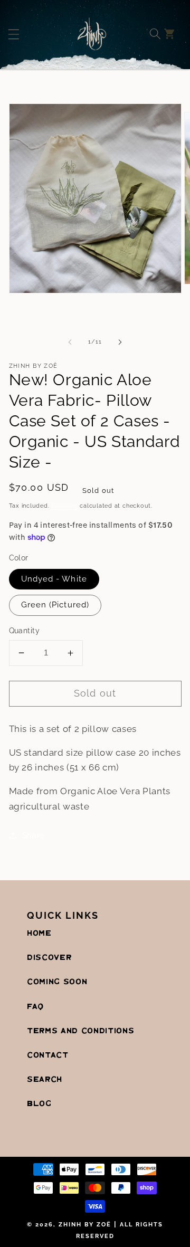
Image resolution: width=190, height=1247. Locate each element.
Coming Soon (57, 982)
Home (39, 933)
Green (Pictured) (55, 605)
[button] (27, 34)
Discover (49, 958)
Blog (39, 1104)
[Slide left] (69, 342)
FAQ (35, 1007)
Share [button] (33, 835)
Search (44, 1079)
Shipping (64, 505)
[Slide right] (120, 342)
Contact (48, 1055)
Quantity (24, 630)
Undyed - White (54, 579)
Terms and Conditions (80, 1031)
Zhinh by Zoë (85, 1224)
